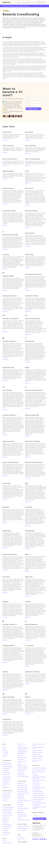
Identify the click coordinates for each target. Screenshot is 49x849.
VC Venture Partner (7, 832)
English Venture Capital (23, 789)
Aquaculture (20, 746)
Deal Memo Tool (6, 783)
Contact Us (5, 800)
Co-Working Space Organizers (39, 787)
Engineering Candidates (37, 791)
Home (4, 746)
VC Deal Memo (6, 834)
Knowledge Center (7, 797)
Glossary (4, 785)
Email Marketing (21, 774)
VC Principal (5, 818)
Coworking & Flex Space (23, 769)
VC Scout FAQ (5, 782)
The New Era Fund (22, 814)
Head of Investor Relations (8, 807)
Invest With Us (6, 787)
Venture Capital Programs (23, 826)
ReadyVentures (21, 783)
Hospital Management (22, 751)
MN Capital (20, 802)
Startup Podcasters (36, 789)
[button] (33, 2)
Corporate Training (22, 765)
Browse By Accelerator (8, 766)
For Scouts (5, 750)
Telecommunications (22, 749)
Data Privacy (20, 759)
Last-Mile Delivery (22, 753)
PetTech (4, 840)
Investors (28, 2)
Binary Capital (20, 804)
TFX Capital (20, 806)
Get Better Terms (36, 754)
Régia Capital (20, 812)
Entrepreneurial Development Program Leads (39, 777)
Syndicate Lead (6, 817)
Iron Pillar (20, 818)
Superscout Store (6, 774)
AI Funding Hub (6, 795)
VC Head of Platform (7, 813)
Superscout (6, 2)
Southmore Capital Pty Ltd (23, 793)
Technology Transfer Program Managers (39, 807)
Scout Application (6, 772)
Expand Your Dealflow (37, 756)
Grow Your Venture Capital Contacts (38, 744)
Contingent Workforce (7, 842)
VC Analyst (5, 822)
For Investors (6, 752)
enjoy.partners (21, 796)
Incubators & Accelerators (38, 799)
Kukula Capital (21, 795)
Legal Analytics (21, 772)
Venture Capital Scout (7, 824)
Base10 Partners (21, 798)
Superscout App (6, 776)
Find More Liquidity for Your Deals (38, 748)
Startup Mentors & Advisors (38, 780)
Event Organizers (36, 785)
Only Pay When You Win (37, 750)
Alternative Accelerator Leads (38, 797)
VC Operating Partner (7, 815)
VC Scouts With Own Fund (38, 793)
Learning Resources (7, 778)
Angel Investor (6, 820)
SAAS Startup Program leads (38, 769)
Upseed (4, 756)
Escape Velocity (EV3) (22, 816)
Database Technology (22, 767)
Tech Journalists (35, 782)
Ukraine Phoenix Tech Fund (23, 819)
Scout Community (6, 780)
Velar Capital (20, 810)
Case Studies (5, 798)
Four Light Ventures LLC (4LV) (24, 800)
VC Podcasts (5, 770)
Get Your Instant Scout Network (37, 760)
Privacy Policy (21, 837)
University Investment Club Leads (38, 772)
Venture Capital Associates (38, 795)
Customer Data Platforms (23, 776)
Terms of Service (21, 838)
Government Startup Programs (39, 768)
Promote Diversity (36, 758)
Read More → (6, 140)
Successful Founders (36, 801)
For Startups (5, 754)
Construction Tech (22, 761)
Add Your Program (7, 793)
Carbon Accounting (22, 757)
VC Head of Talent (7, 811)
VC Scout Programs (22, 830)
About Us (5, 748)
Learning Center (6, 768)
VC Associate (5, 830)
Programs (19, 2)
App (24, 2)
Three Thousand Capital (23, 808)
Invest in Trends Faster (37, 752)
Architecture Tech (21, 744)
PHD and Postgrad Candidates (39, 803)
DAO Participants (36, 784)
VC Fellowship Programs (23, 828)
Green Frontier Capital (22, 787)
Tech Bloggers (35, 775)
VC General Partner (7, 826)
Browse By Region (7, 762)
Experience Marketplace (23, 748)
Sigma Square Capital (22, 785)
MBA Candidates (36, 805)
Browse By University (7, 764)
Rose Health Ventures (22, 791)
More (32, 2)
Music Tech (20, 755)
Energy (19, 763)
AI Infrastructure (21, 771)
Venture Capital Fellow (7, 809)
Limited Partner (6, 828)
